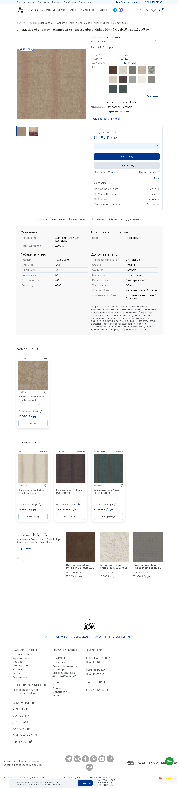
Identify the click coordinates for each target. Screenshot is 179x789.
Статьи (56, 688)
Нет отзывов (113, 37)
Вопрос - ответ (86, 2)
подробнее (153, 199)
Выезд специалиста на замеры (64, 668)
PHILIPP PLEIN (129, 63)
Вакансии (21, 729)
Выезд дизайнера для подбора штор (64, 674)
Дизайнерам (70, 2)
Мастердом (16, 777)
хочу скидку (127, 165)
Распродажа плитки (25, 689)
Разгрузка (58, 662)
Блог (56, 683)
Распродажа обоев (24, 693)
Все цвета (152, 96)
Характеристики (118, 111)
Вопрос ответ (24, 735)
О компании (43, 2)
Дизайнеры (94, 650)
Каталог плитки (22, 654)
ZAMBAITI (126, 59)
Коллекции (94, 682)
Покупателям (64, 650)
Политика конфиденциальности (21, 761)
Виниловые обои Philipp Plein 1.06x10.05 (80, 566)
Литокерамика (21, 665)
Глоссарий (22, 742)
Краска (16, 673)
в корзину (126, 156)
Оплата (31, 2)
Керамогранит (21, 658)
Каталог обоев (21, 669)
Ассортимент (24, 650)
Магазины (21, 716)
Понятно (85, 783)
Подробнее (153, 178)
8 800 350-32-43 (154, 2)
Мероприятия (61, 692)
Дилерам (20, 722)
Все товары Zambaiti (119, 107)
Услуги (58, 658)
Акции (56, 695)
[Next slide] (24, 559)
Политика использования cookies (22, 765)
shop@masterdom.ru (126, 2)
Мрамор (17, 661)
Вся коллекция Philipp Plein (124, 102)
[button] (148, 381)
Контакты (56, 2)
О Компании (24, 703)
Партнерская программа (95, 672)
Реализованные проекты (98, 660)
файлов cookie (53, 784)
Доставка (20, 2)
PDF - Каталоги (97, 690)
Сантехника (19, 677)
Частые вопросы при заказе (106, 119)
